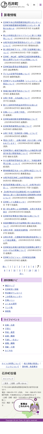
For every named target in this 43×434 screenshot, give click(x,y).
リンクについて (12, 366)
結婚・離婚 (10, 336)
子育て (8, 328)
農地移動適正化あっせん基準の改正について (22, 170)
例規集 (8, 311)
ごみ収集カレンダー (13, 296)
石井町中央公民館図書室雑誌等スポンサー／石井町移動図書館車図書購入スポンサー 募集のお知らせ (22, 25)
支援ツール (34, 5)
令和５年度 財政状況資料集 (15, 230)
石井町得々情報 (11, 289)
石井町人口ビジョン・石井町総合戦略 (19, 257)
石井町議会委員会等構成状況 (15, 66)
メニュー (40, 5)
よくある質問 (10, 304)
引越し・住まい (11, 339)
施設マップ (10, 285)
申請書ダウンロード (13, 293)
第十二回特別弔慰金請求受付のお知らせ (20, 105)
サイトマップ (8, 379)
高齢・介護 (10, 347)
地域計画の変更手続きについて (16, 91)
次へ (21, 273)
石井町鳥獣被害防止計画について (17, 126)
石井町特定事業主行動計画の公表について (21, 216)
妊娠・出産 (10, 325)
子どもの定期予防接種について (16, 74)
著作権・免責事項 (29, 366)
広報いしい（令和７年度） (14, 112)
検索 (28, 5)
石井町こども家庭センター (14, 202)
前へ (4, 266)
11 (20, 270)
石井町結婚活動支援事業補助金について (20, 119)
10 (14, 270)
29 (30, 270)
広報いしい (10, 300)
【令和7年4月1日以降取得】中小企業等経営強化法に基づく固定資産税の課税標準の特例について (22, 195)
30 (36, 270)
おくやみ (9, 350)
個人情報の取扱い (31, 363)
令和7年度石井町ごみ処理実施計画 (18, 177)
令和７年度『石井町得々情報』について (20, 133)
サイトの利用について (11, 363)
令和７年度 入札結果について (16, 98)
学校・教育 (10, 332)
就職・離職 (10, 343)
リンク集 (9, 307)
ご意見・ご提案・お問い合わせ (15, 383)
